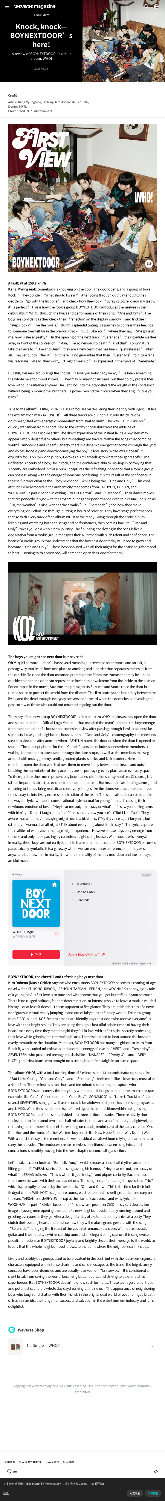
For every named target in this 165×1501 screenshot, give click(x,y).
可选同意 (135, 1493)
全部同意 (153, 1493)
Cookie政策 (52, 1462)
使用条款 (9, 1462)
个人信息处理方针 (30, 1462)
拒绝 (6, 1493)
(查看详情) (97, 1483)
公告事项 (68, 1462)
